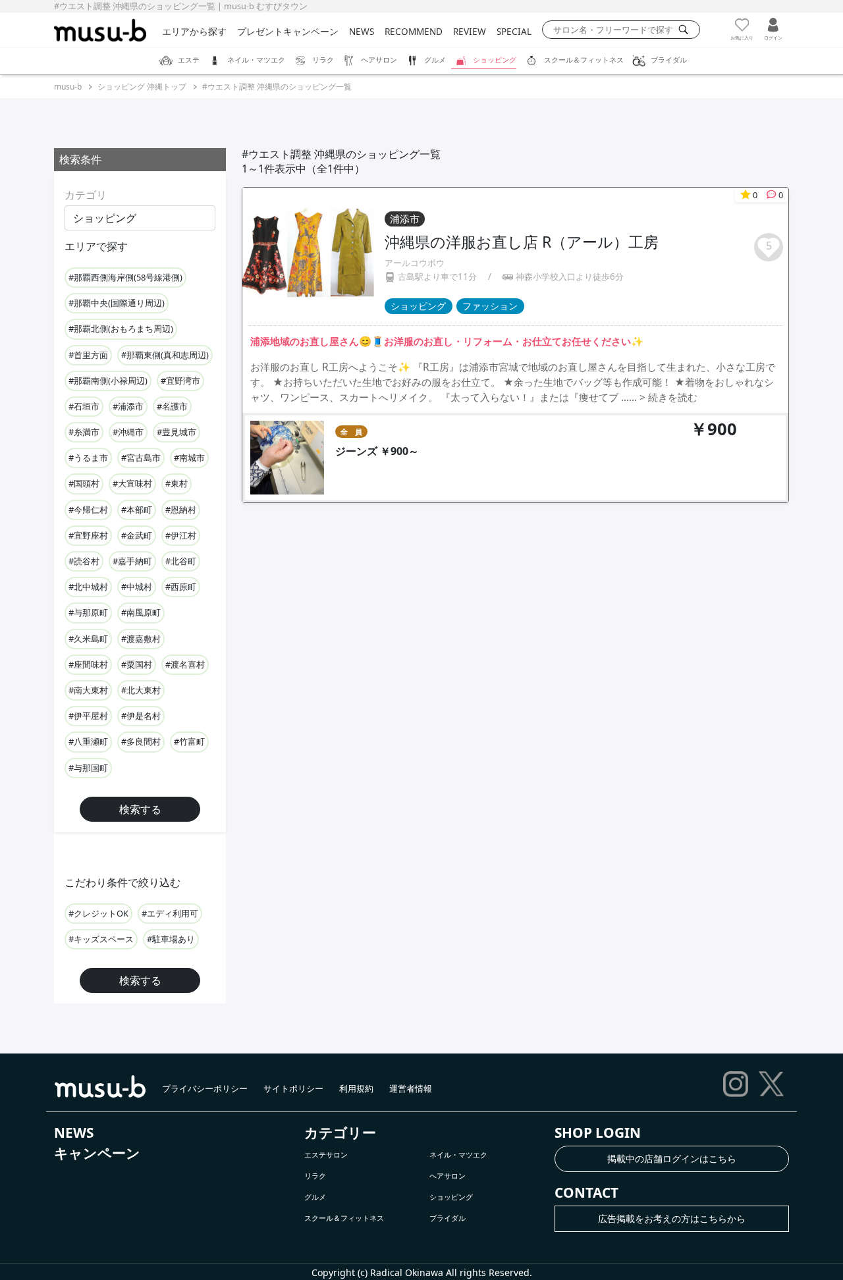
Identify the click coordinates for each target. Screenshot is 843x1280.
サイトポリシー (293, 1088)
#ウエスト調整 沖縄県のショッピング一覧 (277, 86)
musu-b (68, 86)
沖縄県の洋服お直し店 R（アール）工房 (522, 241)
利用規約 (356, 1088)
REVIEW (469, 31)
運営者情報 (410, 1088)
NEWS (361, 31)
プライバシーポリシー (205, 1088)
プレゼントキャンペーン (288, 31)
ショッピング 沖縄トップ (141, 86)
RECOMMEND (414, 31)
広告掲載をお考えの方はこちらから (672, 1218)
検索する (140, 809)
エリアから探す (194, 31)
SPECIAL (514, 31)
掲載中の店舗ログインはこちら (671, 1158)
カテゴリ (86, 195)
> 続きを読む (668, 397)
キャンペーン (97, 1153)
